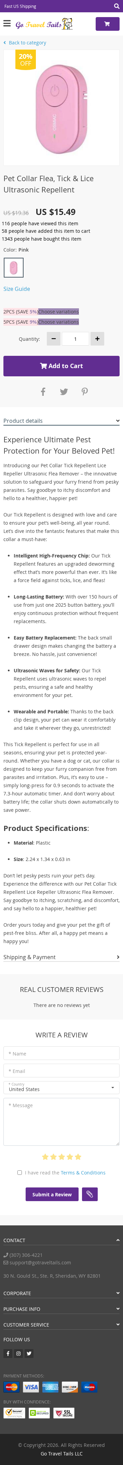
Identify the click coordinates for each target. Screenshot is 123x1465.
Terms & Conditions (83, 1172)
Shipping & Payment (29, 957)
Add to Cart (65, 366)
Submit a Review (52, 1194)
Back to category (27, 42)
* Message (21, 1105)
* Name (17, 1053)
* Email (17, 1071)
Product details (23, 421)
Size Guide (16, 289)
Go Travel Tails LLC (62, 1453)
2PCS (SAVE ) (20, 311)
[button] (61, 1087)
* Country (16, 1084)
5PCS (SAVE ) (20, 322)
